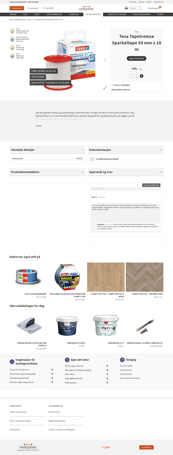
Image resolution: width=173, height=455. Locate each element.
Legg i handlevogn (136, 58)
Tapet (37, 14)
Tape (29, 20)
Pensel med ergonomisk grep (22, 373)
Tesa (137, 32)
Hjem (11, 20)
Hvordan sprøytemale (19, 378)
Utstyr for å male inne (19, 369)
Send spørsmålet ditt (151, 185)
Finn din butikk (126, 366)
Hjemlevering (126, 374)
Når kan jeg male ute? (74, 366)
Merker (149, 2)
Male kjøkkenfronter (73, 378)
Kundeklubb (17, 8)
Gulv (25, 14)
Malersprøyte (70, 382)
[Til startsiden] (86, 8)
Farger (13, 14)
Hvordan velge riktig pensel (22, 382)
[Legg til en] (141, 76)
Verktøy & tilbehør (117, 14)
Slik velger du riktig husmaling (78, 370)
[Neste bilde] (105, 60)
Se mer (160, 14)
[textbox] (125, 188)
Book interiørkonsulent (130, 378)
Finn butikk (132, 2)
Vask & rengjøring (141, 14)
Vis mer (39, 126)
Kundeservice (158, 2)
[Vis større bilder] (105, 87)
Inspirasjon (33, 8)
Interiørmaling (54, 14)
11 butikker (125, 85)
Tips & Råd (49, 8)
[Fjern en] (132, 76)
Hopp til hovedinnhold (9, 1)
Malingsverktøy (93, 14)
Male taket (69, 374)
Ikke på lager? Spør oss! (121, 89)
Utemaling (74, 14)
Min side (141, 2)
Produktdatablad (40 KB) (107, 159)
